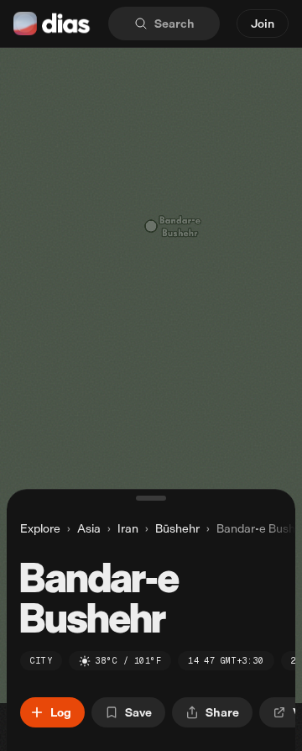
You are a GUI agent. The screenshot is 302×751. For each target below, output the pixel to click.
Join (262, 23)
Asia (89, 528)
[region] (151, 375)
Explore (40, 528)
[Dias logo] (52, 23)
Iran (127, 528)
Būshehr (177, 528)
